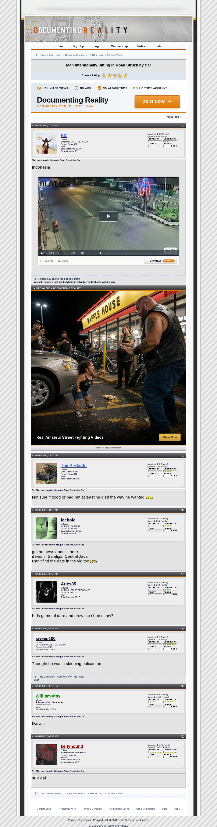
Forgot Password (67, 808)
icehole (68, 520)
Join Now (154, 102)
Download (162, 260)
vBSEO (124, 826)
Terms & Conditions (92, 808)
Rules (141, 46)
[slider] (138, 253)
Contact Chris (44, 808)
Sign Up (78, 46)
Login (97, 46)
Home (60, 46)
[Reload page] (36, 55)
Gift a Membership (145, 808)
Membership (119, 46)
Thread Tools (173, 117)
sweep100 (46, 638)
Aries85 (68, 584)
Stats (157, 46)
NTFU (177, 808)
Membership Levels (119, 808)
